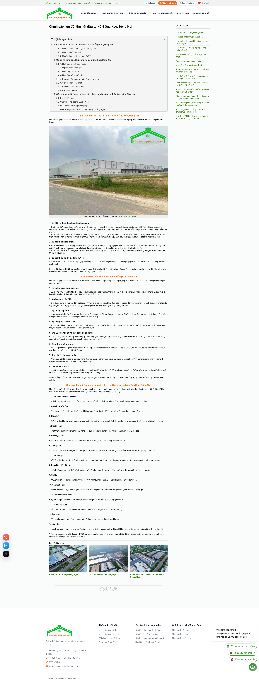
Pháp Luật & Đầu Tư (107, 642)
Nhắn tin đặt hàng (169, 3)
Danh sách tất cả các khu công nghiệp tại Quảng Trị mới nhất (192, 84)
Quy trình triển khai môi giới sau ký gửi (151, 638)
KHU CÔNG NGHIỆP (201, 13)
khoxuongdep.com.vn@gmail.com (63, 666)
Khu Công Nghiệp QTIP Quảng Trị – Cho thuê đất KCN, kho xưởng (192, 104)
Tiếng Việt (204, 3)
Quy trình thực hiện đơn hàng (147, 630)
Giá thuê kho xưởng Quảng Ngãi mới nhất (191, 55)
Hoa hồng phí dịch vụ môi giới (147, 642)
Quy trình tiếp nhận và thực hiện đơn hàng (102, 3)
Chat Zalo (6, 545)
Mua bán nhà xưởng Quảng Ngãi (103, 574)
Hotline (6, 537)
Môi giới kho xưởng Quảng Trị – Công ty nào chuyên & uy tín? (192, 90)
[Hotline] (6, 537)
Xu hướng (151, 3)
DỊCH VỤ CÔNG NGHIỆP (162, 13)
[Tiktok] (6, 554)
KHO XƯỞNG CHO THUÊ (112, 13)
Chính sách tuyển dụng (181, 638)
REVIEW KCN (183, 13)
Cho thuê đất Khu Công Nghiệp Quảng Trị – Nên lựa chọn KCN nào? (192, 117)
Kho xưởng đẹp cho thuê (109, 634)
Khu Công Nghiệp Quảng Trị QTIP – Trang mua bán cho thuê (190, 110)
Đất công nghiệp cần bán (109, 638)
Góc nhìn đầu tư (188, 3)
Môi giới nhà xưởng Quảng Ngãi (189, 65)
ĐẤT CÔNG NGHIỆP (137, 13)
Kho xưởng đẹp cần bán (109, 630)
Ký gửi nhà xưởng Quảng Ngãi (188, 61)
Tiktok (6, 554)
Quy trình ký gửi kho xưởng (146, 634)
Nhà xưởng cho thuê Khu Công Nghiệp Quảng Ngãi (192, 42)
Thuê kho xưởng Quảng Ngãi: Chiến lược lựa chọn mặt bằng (192, 70)
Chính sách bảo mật (180, 630)
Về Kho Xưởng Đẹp (54, 3)
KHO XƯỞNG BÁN (88, 13)
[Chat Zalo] (6, 545)
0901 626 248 (54, 662)
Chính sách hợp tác (180, 634)
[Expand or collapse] (164, 39)
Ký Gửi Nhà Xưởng (73, 3)
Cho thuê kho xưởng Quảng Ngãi (63, 574)
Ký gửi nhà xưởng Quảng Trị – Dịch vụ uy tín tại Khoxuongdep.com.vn (193, 97)
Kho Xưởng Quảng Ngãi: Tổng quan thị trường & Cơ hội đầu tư (192, 77)
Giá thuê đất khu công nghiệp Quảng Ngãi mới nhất (191, 49)
